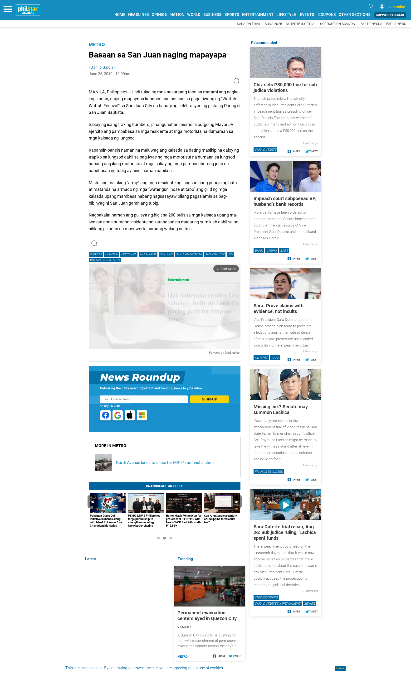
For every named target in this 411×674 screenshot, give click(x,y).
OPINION (159, 14)
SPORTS (232, 14)
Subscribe (397, 7)
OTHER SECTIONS (355, 14)
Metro (97, 44)
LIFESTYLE (286, 14)
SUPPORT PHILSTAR (390, 15)
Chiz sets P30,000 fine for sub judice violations (285, 87)
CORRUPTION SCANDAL (338, 24)
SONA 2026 (273, 24)
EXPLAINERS (396, 24)
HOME (119, 14)
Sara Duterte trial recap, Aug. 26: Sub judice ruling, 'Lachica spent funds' (285, 532)
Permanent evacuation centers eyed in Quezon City (207, 615)
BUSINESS (212, 14)
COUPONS (327, 14)
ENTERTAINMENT (258, 14)
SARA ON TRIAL (249, 24)
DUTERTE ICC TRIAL (301, 24)
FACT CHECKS (371, 24)
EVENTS (307, 14)
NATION (177, 14)
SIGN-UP (209, 399)
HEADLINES (138, 14)
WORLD (193, 14)
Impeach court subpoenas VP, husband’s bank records (285, 201)
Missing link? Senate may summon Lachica (281, 409)
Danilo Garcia (102, 67)
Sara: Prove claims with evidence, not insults (278, 308)
